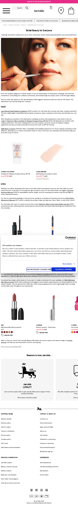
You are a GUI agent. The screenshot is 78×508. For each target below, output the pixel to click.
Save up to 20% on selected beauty (39, 1)
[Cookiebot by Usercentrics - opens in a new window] (67, 237)
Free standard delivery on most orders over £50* (17, 21)
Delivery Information (45, 503)
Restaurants (44, 471)
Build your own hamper (8, 475)
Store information (46, 423)
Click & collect (6, 427)
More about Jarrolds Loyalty (27, 397)
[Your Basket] (71, 11)
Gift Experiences (45, 462)
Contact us (44, 419)
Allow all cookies (63, 269)
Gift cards (4, 443)
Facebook (31, 490)
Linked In (47, 490)
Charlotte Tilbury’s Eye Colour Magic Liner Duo (54, 204)
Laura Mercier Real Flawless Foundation (14, 111)
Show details (67, 264)
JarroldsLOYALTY (27, 386)
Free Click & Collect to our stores (47, 21)
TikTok (42, 490)
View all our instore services (10, 483)
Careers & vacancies (47, 443)
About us (43, 431)
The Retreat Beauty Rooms (49, 467)
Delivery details (6, 419)
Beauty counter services (9, 467)
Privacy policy (5, 435)
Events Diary (44, 475)
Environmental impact (47, 447)
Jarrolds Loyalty (6, 462)
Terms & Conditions (32, 503)
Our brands (44, 435)
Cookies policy (6, 439)
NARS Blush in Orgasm (8, 129)
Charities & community (48, 439)
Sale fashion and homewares (10, 447)
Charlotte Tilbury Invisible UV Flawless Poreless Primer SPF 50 (27, 121)
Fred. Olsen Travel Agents (9, 479)
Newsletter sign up (46, 451)
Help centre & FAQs (46, 427)
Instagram (36, 490)
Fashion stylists (6, 471)
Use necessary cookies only (39, 269)
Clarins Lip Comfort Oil (44, 274)
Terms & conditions (7, 431)
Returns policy (6, 423)
